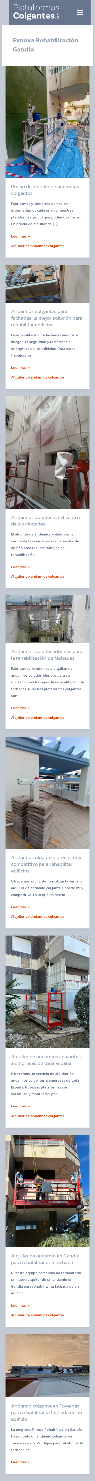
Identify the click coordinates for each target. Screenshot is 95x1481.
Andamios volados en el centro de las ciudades (45, 520)
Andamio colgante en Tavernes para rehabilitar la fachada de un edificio (46, 1412)
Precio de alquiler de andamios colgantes (45, 190)
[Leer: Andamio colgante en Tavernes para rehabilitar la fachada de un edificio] (47, 1365)
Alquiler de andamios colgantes (38, 245)
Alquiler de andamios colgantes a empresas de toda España (46, 1060)
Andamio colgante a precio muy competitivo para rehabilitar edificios (46, 864)
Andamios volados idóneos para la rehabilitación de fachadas (46, 655)
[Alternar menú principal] (79, 12)
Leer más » (20, 236)
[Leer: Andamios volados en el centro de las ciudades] (47, 452)
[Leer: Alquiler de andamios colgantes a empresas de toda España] (47, 991)
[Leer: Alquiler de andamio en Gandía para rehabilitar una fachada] (47, 1190)
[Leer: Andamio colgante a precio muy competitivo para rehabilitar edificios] (47, 792)
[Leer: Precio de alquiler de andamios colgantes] (47, 121)
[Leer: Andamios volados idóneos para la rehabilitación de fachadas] (47, 618)
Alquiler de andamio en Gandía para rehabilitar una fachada (45, 1259)
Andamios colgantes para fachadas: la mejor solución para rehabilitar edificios (46, 317)
